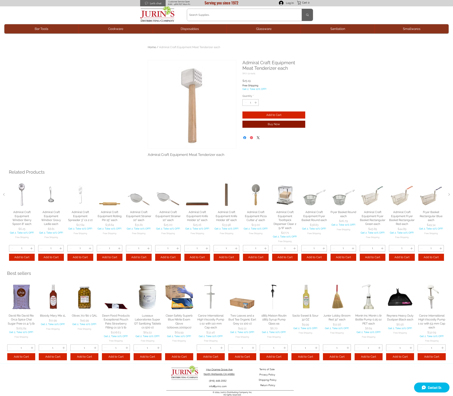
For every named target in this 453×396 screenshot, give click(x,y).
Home (152, 47)
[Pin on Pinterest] (251, 138)
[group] (226, 221)
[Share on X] (258, 138)
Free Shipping (250, 85)
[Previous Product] (4, 194)
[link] (305, 3)
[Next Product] (449, 194)
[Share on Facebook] (245, 138)
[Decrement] (245, 102)
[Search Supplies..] (307, 15)
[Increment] (256, 102)
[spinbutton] (250, 102)
